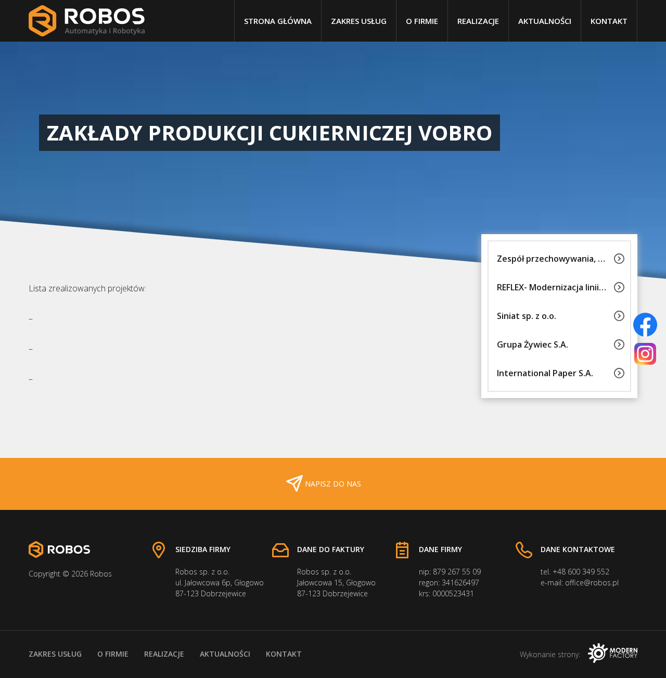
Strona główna (278, 21)
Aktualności (544, 21)
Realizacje (478, 21)
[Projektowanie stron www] (612, 654)
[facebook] (645, 324)
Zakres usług (359, 21)
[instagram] (645, 353)
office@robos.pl (592, 582)
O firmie (422, 21)
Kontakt (609, 21)
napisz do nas (333, 484)
